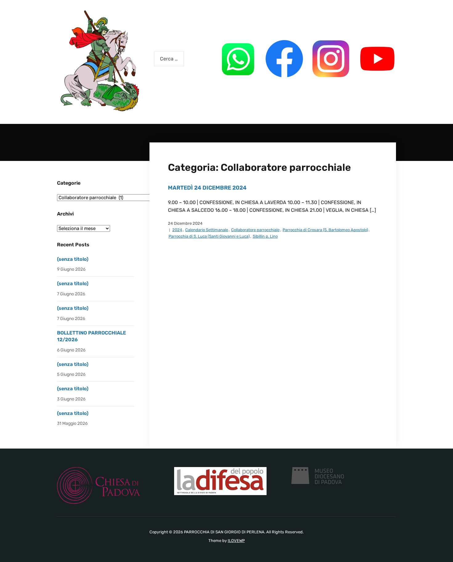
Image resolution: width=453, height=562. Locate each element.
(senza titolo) (72, 259)
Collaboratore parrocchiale (255, 230)
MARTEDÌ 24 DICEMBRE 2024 (207, 187)
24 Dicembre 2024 (185, 223)
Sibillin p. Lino (265, 236)
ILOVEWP (236, 540)
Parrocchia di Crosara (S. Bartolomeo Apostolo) (325, 230)
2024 (177, 230)
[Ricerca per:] (169, 58)
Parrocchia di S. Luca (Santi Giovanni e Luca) (209, 236)
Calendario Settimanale (206, 230)
